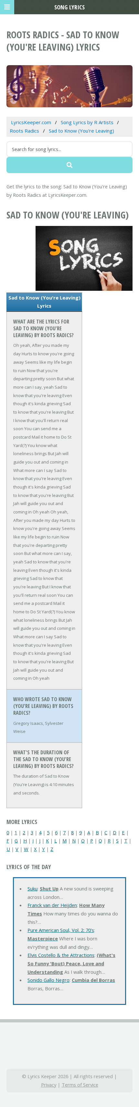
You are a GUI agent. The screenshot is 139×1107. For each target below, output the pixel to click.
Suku (32, 888)
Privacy (48, 1084)
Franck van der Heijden (52, 905)
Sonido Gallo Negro (48, 980)
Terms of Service (80, 1084)
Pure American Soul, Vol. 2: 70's (60, 930)
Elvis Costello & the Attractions (60, 955)
